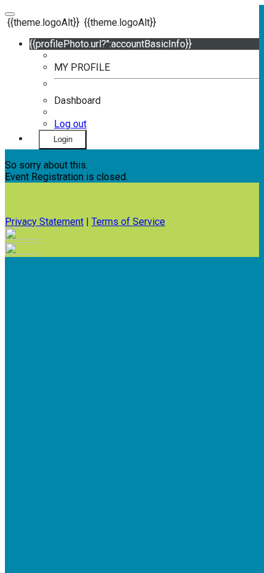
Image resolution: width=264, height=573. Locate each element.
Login (62, 139)
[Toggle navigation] (10, 14)
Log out (70, 124)
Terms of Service (128, 221)
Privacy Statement (44, 221)
